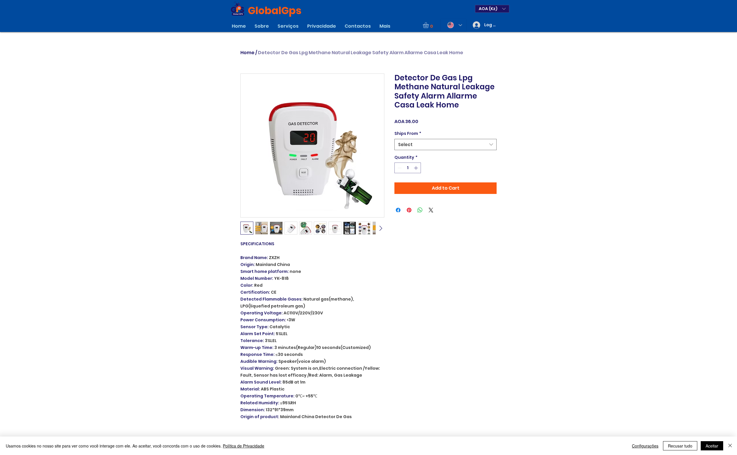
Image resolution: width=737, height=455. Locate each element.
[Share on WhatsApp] (420, 210)
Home (247, 52)
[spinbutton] (407, 168)
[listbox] (492, 9)
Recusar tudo (680, 446)
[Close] (730, 445)
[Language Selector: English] (453, 25)
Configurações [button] (645, 446)
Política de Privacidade (243, 446)
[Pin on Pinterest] (409, 210)
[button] (492, 9)
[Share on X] (431, 210)
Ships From (407, 133)
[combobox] (445, 144)
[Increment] (416, 168)
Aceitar (712, 446)
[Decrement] (398, 168)
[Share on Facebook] (398, 210)
